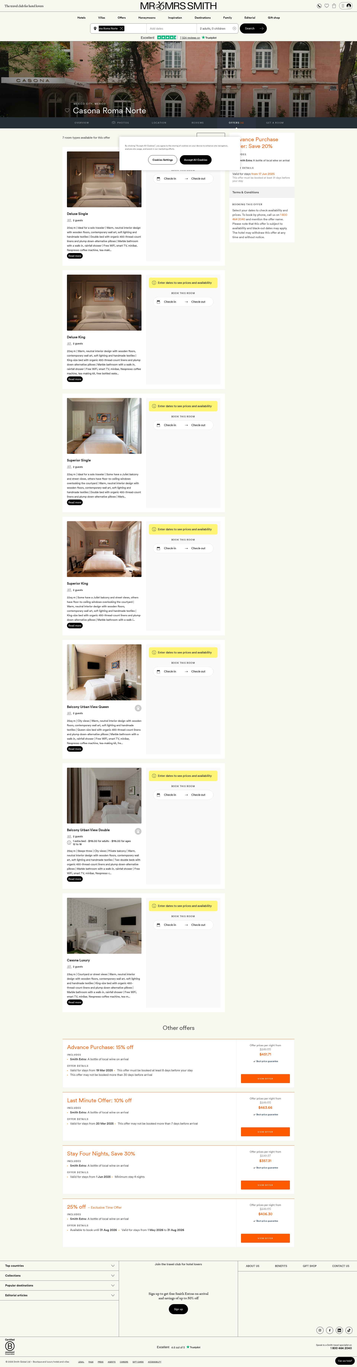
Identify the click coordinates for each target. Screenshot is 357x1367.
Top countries (14, 1265)
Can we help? (345, 1360)
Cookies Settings (162, 159)
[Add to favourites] (67, 110)
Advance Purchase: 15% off (100, 1047)
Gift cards (138, 1362)
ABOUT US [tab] (252, 1265)
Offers (122, 17)
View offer (265, 1078)
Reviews (198, 122)
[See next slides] (134, 179)
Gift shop (274, 17)
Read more (74, 255)
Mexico (100, 104)
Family (227, 17)
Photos (122, 122)
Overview (82, 122)
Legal (81, 1362)
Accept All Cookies (195, 159)
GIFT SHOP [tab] (309, 1265)
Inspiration (175, 17)
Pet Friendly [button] (138, 708)
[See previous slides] (74, 179)
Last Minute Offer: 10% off (99, 1100)
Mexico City (83, 104)
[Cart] (334, 5)
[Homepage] (178, 5)
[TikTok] (349, 1330)
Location (159, 122)
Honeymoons (146, 17)
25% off (76, 1206)
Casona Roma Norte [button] (106, 28)
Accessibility (154, 1362)
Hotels (81, 17)
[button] (319, 6)
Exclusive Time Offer (106, 1207)
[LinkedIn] (339, 1330)
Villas (101, 17)
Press (100, 1362)
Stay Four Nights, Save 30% (101, 1153)
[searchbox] (137, 28)
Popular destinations (19, 1285)
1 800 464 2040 (341, 1348)
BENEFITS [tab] (281, 1265)
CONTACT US (340, 1265)
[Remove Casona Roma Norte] (121, 28)
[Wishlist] (326, 5)
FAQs (91, 1362)
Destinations (203, 17)
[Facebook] (329, 1330)
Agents (111, 1362)
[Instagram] (320, 1330)
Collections (12, 1275)
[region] (179, 153)
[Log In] (346, 5)
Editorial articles (16, 1295)
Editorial (250, 17)
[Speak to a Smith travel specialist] (319, 5)
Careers (124, 1362)
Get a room (275, 122)
